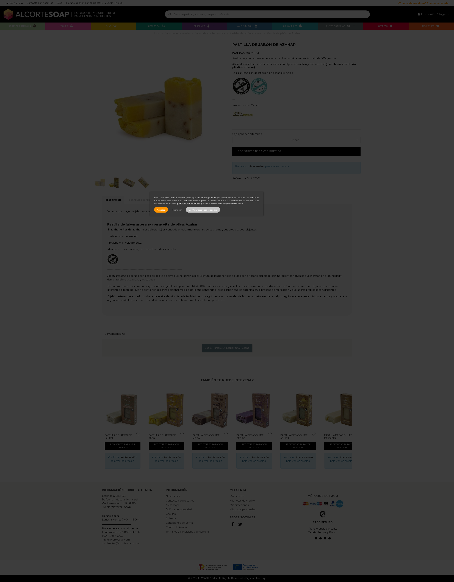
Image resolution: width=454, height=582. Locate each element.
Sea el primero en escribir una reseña (227, 347)
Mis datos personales (243, 509)
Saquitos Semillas (20, 26)
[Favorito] (140, 434)
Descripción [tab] (113, 200)
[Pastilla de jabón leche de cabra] (300, 409)
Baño (108, 26)
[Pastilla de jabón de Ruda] (124, 409)
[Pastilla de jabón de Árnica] (256, 409)
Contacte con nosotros (180, 500)
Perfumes (199, 26)
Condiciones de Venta (179, 522)
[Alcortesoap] (60, 14)
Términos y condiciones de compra (187, 531)
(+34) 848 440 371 (113, 536)
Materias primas (335, 26)
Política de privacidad (179, 509)
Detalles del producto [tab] (144, 200)
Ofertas (382, 26)
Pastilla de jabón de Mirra (164, 436)
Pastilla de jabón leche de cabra (298, 436)
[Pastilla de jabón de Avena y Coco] (344, 409)
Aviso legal (172, 505)
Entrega (171, 518)
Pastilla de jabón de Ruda (120, 436)
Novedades (428, 26)
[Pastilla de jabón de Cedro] (212, 409)
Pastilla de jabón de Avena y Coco (339, 436)
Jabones (63, 26)
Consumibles (290, 26)
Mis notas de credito (242, 500)
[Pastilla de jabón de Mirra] (168, 409)
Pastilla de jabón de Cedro (207, 436)
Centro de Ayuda (176, 527)
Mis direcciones (239, 505)
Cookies (171, 514)
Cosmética (154, 26)
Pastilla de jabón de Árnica (251, 436)
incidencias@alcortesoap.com (120, 543)
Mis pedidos (237, 496)
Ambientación (244, 26)
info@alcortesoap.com (116, 539)
